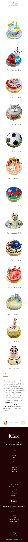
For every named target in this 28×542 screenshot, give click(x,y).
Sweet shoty (14, 471)
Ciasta (14, 461)
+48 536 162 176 (14, 510)
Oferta (14, 515)
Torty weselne (14, 493)
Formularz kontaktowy (14, 519)
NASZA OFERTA (14, 423)
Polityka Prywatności (14, 521)
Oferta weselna (14, 455)
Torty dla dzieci (14, 484)
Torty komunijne (14, 489)
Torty (14, 457)
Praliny (14, 473)
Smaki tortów (14, 495)
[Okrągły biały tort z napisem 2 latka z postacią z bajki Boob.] (14, 328)
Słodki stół (14, 467)
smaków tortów (10, 402)
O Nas (14, 517)
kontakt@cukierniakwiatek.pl (14, 511)
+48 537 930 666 (14, 508)
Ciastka (14, 459)
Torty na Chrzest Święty (14, 486)
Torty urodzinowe (14, 491)
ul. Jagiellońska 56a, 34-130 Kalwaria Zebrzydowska (14, 506)
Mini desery (14, 469)
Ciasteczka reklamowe (14, 463)
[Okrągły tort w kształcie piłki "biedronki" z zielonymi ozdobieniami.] (14, 138)
